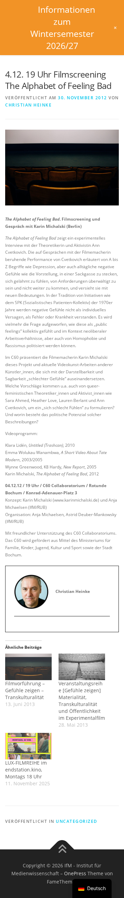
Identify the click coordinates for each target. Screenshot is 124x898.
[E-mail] (19, 627)
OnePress (75, 873)
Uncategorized (76, 821)
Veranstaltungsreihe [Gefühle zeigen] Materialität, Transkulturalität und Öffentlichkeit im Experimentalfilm (82, 700)
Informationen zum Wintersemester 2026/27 (62, 27)
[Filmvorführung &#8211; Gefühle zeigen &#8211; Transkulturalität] (28, 667)
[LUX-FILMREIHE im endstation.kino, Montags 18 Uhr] (28, 746)
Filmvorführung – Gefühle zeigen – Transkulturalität (25, 690)
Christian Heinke (28, 105)
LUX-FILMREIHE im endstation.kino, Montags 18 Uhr (26, 769)
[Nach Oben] (62, 849)
